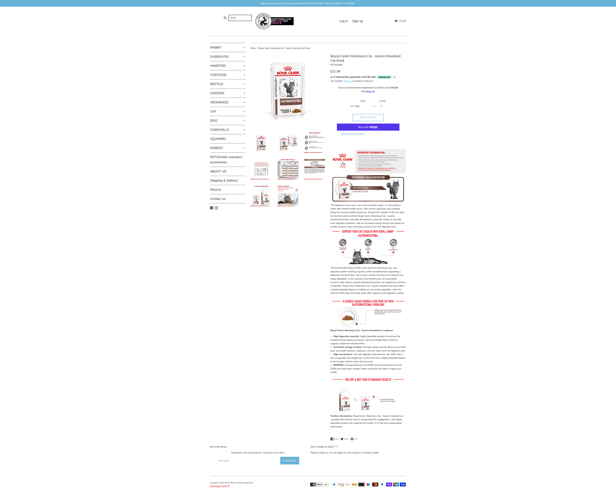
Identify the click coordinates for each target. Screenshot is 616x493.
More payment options (352, 133)
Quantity (382, 101)
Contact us (218, 199)
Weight (363, 101)
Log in (343, 21)
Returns (215, 189)
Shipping (347, 81)
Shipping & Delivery (224, 180)
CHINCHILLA (227, 129)
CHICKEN (227, 93)
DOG (227, 120)
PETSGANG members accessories (226, 159)
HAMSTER (227, 65)
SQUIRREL (218, 139)
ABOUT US (218, 171)
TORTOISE (227, 75)
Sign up (357, 21)
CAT (227, 111)
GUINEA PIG (227, 56)
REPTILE (227, 84)
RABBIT (227, 47)
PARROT (227, 148)
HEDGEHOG (227, 102)
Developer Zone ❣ (220, 486)
